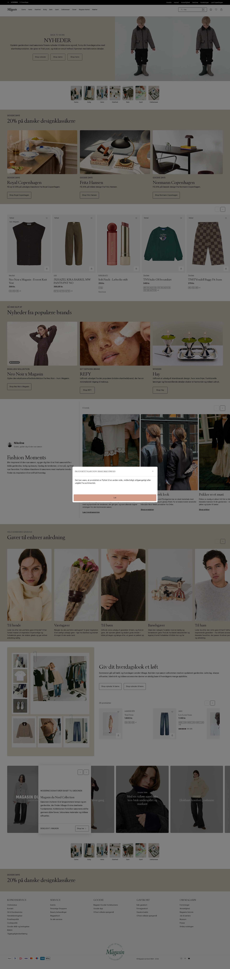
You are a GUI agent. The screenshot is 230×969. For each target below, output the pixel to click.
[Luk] (152, 471)
